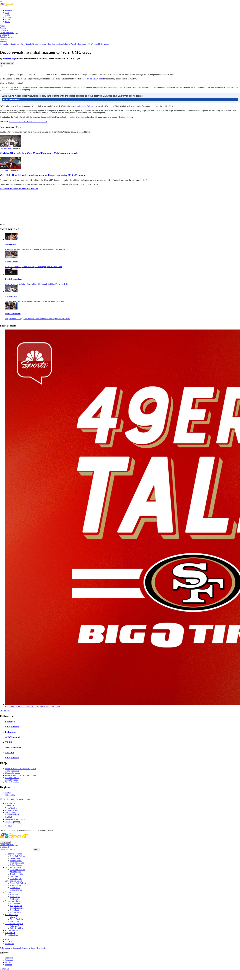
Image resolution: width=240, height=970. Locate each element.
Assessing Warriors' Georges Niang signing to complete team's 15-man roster (35, 249)
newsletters (9, 944)
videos (7, 939)
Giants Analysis (16, 890)
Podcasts (3, 28)
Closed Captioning (12, 821)
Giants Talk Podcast (18, 883)
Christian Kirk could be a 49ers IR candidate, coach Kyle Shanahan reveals (39, 153)
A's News (14, 894)
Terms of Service (11, 810)
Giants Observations (13, 279)
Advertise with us (12, 815)
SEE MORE (5, 711)
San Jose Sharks (11, 915)
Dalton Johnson (16, 865)
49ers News (14, 876)
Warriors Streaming (12, 773)
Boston (8, 793)
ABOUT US (10, 803)
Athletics (8, 17)
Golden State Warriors (13, 854)
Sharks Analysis (16, 919)
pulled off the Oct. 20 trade (92, 79)
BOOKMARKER (7, 64)
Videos (3, 26)
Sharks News (15, 917)
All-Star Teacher (11, 930)
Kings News (15, 903)
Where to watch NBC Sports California (20, 775)
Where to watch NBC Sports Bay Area (20, 769)
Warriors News (16, 860)
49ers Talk (4, 170)
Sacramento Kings (12, 901)
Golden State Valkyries (14, 924)
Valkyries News (16, 926)
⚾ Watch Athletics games (98, 44)
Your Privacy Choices (15, 824)
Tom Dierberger (10, 58)
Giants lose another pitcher (57, 44)
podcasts (8, 941)
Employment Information (15, 819)
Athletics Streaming (12, 778)
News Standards (11, 808)
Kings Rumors (16, 912)
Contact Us (9, 806)
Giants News (15, 888)
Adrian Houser (11, 262)
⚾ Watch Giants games (77, 44)
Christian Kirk (5, 148)
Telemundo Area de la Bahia (24, 948)
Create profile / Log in (9, 33)
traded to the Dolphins (85, 106)
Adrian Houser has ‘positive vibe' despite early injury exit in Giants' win (33, 267)
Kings (7, 19)
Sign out (3, 39)
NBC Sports (41, 948)
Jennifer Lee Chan (17, 874)
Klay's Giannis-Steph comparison (33, 44)
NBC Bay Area (6, 948)
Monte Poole (15, 858)
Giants (7, 15)
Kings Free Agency (17, 908)
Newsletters (4, 30)
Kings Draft (14, 910)
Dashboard (4, 35)
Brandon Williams (12, 314)
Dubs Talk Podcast (17, 856)
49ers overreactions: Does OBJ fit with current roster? (28, 122)
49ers (7, 13)
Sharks (7, 22)
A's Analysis (15, 897)
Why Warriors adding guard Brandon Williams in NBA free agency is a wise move (37, 319)
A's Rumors (14, 899)
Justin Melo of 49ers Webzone (119, 87)
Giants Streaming (12, 771)
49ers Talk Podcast (17, 870)
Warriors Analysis (17, 863)
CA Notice (9, 817)
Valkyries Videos (16, 928)
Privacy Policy (10, 812)
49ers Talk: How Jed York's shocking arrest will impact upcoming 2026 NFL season (43, 175)
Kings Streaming (11, 780)
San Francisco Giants (13, 881)
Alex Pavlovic (15, 885)
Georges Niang (11, 244)
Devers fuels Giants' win (9, 44)
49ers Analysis (16, 879)
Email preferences (7, 37)
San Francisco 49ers (13, 867)
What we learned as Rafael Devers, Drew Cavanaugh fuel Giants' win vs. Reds (36, 284)
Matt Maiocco (15, 872)
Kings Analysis (16, 906)
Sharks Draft (15, 921)
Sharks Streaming (12, 782)
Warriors (8, 10)
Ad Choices (9, 826)
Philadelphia (10, 795)
